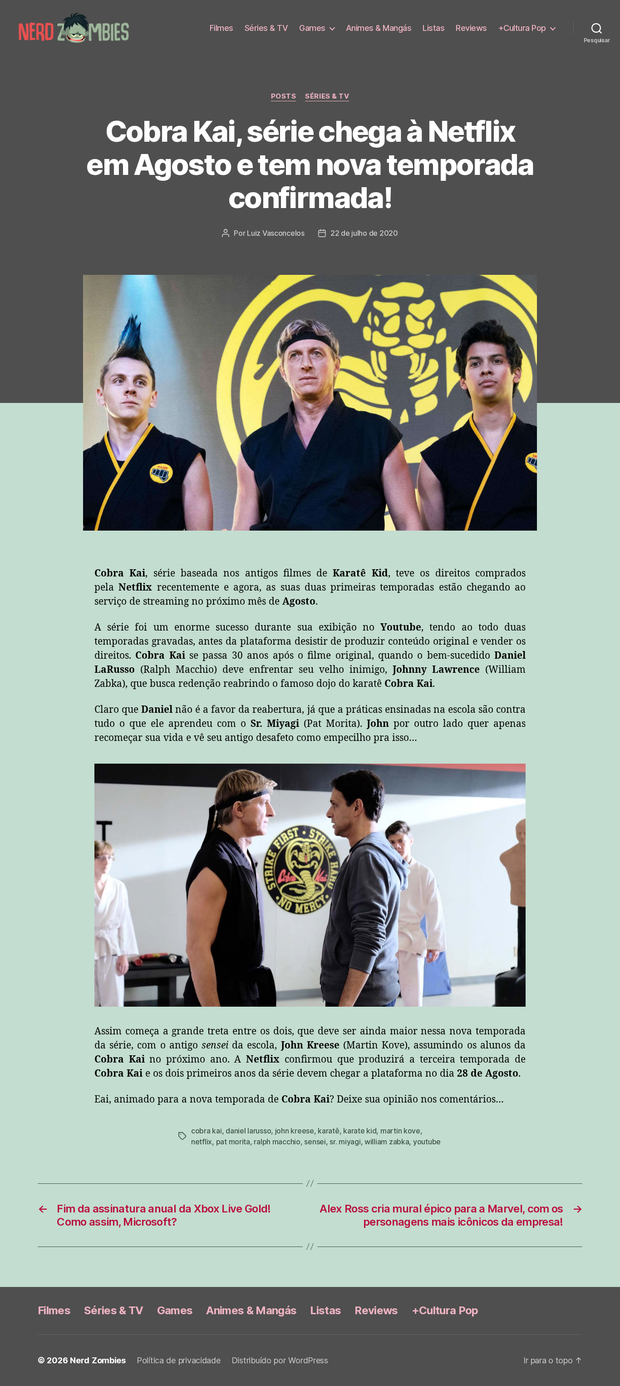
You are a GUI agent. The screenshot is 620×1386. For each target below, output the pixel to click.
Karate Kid (359, 1130)
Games (312, 28)
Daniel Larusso (248, 1130)
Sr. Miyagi (345, 1141)
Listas (433, 28)
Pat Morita (233, 1141)
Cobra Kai (206, 1130)
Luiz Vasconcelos (276, 233)
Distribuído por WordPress (279, 1360)
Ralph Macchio (277, 1141)
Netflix (201, 1141)
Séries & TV (266, 28)
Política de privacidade (179, 1360)
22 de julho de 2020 (364, 233)
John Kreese (294, 1130)
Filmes (221, 28)
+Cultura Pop (522, 28)
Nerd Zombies (98, 1360)
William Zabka (386, 1141)
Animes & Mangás (379, 28)
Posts (283, 96)
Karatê (328, 1130)
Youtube (427, 1141)
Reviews (471, 28)
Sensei (314, 1141)
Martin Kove (400, 1130)
